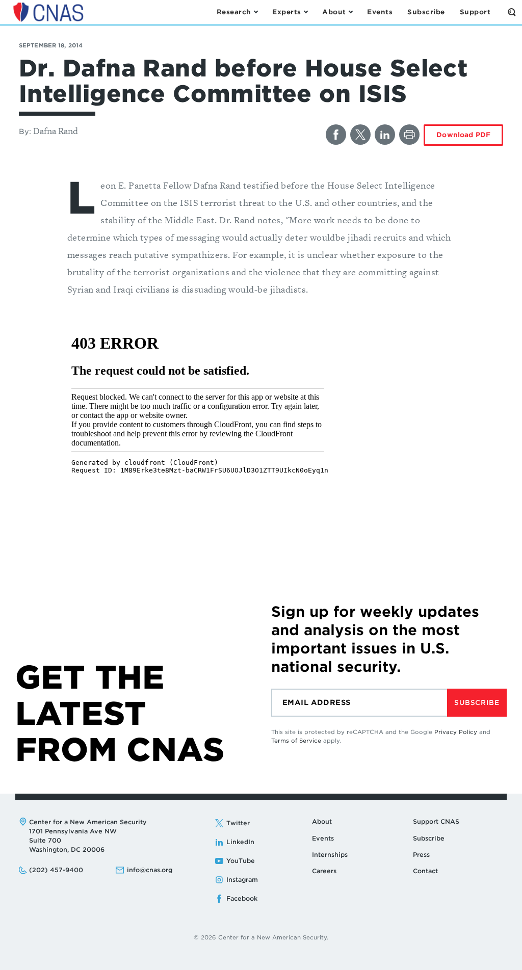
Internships (330, 854)
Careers (324, 871)
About (322, 821)
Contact (425, 871)
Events (323, 838)
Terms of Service (296, 740)
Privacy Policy (455, 732)
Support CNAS (436, 821)
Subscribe (476, 702)
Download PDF (463, 135)
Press (421, 854)
